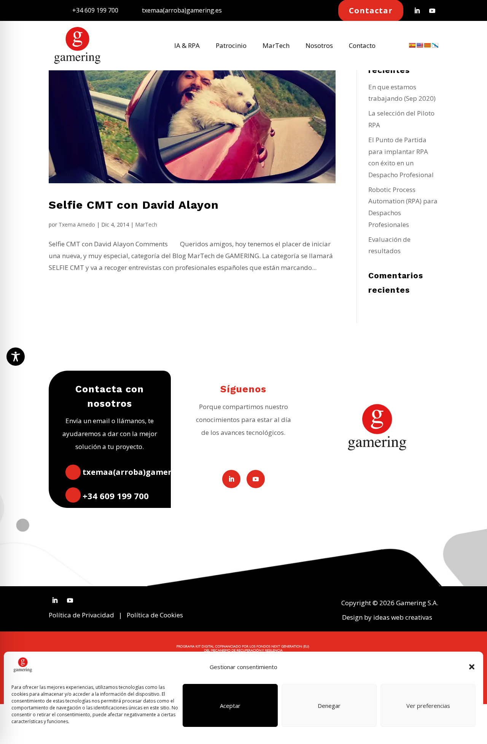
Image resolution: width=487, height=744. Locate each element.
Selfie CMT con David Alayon (134, 204)
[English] (419, 45)
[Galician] (434, 45)
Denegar (329, 705)
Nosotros (319, 46)
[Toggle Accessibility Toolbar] (15, 356)
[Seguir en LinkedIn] (417, 11)
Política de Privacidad (81, 615)
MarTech (276, 46)
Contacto (362, 46)
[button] (472, 667)
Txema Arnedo (77, 224)
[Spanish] (412, 45)
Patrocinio (231, 46)
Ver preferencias (428, 705)
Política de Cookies (155, 615)
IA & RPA (187, 46)
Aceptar (230, 705)
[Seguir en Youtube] (432, 11)
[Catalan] (427, 45)
